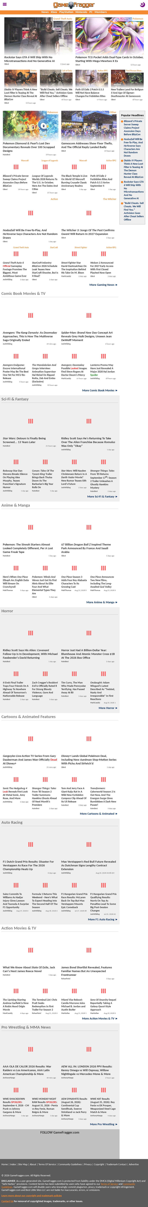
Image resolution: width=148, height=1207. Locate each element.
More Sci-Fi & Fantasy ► (102, 496)
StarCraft (54, 248)
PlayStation (66, 12)
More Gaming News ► (103, 284)
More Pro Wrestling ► (104, 1124)
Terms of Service (109, 1184)
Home (4, 1164)
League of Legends (49, 161)
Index (13, 1164)
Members (101, 12)
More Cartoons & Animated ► (99, 813)
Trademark (112, 1164)
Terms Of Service (47, 1164)
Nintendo (81, 12)
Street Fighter (81, 248)
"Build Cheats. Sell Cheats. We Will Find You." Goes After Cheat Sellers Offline (134, 211)
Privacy (88, 1164)
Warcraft (25, 161)
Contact (122, 1164)
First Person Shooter (135, 71)
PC (90, 12)
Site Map (22, 1164)
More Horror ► (108, 708)
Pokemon (138, 19)
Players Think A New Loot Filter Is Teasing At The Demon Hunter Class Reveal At (133, 169)
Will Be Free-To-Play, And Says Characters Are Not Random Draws (133, 147)
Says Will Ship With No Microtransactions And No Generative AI (134, 190)
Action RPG (103, 71)
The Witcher (109, 199)
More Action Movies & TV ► (100, 1018)
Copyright (99, 1164)
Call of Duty (67, 71)
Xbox (54, 12)
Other (113, 112)
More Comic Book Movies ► (100, 390)
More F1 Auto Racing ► (103, 919)
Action (54, 199)
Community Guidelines (70, 1164)
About (33, 1164)
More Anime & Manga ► (102, 602)
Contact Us (7, 1201)
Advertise (134, 1164)
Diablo (34, 71)
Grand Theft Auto (62, 19)
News (45, 12)
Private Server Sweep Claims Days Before (133, 128)
